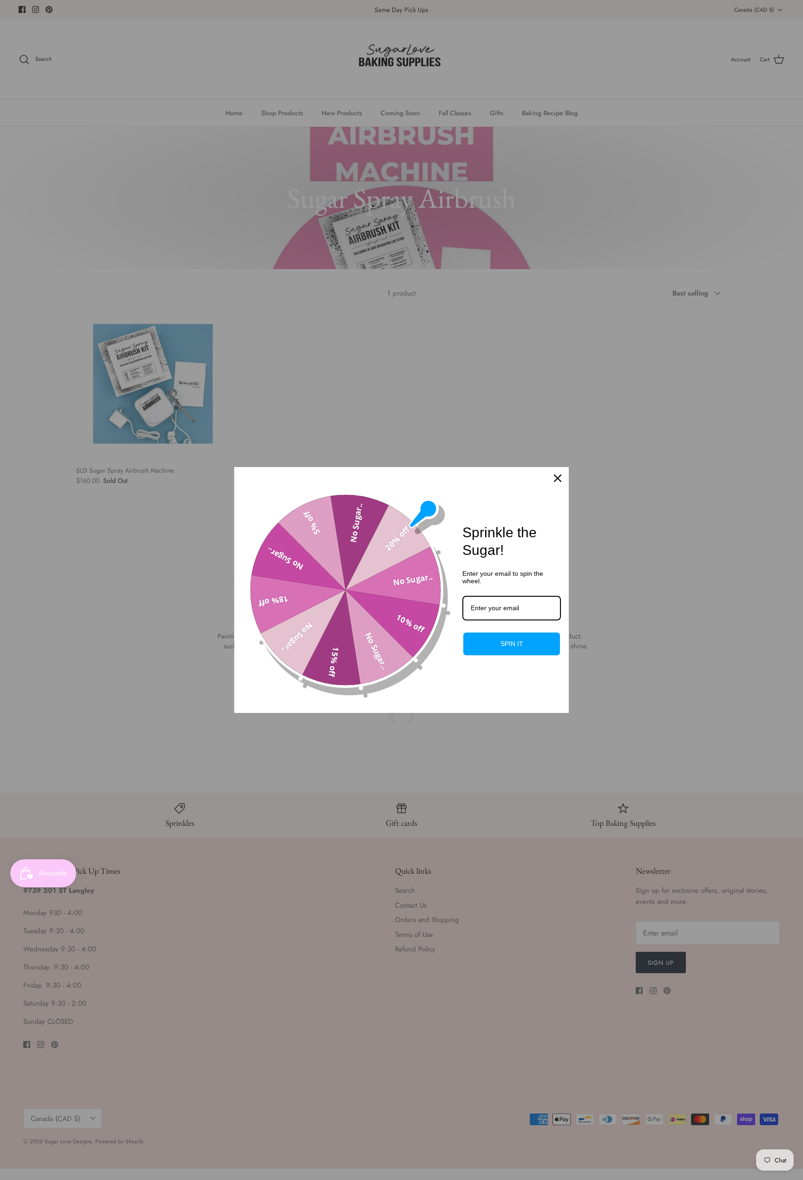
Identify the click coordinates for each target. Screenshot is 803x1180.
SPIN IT (511, 643)
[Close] (557, 478)
